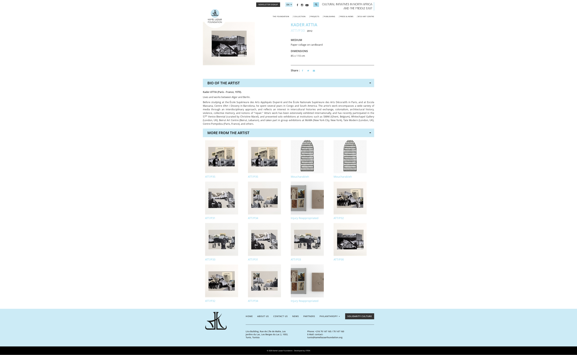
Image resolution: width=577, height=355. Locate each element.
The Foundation (281, 16)
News (295, 316)
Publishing (329, 16)
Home (249, 316)
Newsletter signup (268, 4)
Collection (300, 16)
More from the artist (228, 132)
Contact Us (280, 316)
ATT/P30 (339, 259)
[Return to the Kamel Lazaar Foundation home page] (224, 321)
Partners (309, 316)
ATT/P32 (339, 218)
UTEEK (307, 350)
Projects (314, 16)
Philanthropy (329, 316)
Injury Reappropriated (304, 218)
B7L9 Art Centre (366, 16)
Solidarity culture (359, 316)
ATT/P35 (210, 176)
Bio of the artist (223, 82)
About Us (263, 316)
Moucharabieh (300, 176)
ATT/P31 (210, 218)
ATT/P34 (253, 218)
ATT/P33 (210, 259)
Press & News (346, 16)
